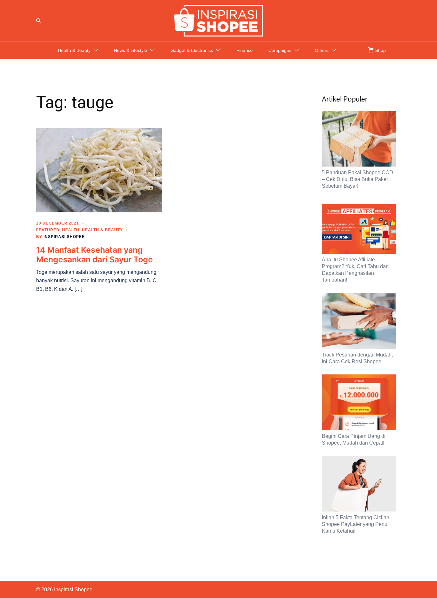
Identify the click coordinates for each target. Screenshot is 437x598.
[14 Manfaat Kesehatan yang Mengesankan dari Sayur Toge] (99, 169)
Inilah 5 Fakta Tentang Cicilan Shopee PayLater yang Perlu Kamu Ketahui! (355, 524)
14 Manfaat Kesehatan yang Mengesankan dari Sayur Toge (94, 254)
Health (70, 230)
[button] (38, 20)
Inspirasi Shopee (64, 236)
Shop (380, 50)
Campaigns (279, 50)
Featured (48, 230)
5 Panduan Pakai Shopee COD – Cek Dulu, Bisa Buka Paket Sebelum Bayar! (357, 179)
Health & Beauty (74, 50)
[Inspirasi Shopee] (218, 20)
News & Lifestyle (130, 50)
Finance (244, 50)
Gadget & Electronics (192, 50)
